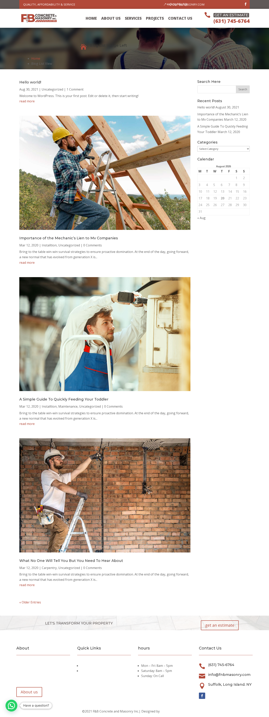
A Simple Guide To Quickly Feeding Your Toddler (64, 399)
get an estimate (219, 625)
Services (133, 18)
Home (91, 18)
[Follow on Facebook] (245, 4)
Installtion (49, 245)
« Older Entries (30, 602)
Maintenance (68, 406)
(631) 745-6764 (231, 21)
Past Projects (90, 671)
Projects (155, 18)
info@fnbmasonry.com (185, 4)
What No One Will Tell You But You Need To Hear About (71, 561)
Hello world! (30, 82)
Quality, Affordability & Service (49, 4)
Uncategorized (52, 89)
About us (111, 18)
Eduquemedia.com (173, 711)
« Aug (201, 218)
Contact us (180, 18)
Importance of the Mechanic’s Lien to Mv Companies (68, 238)
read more (27, 101)
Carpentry (49, 568)
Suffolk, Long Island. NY (230, 684)
